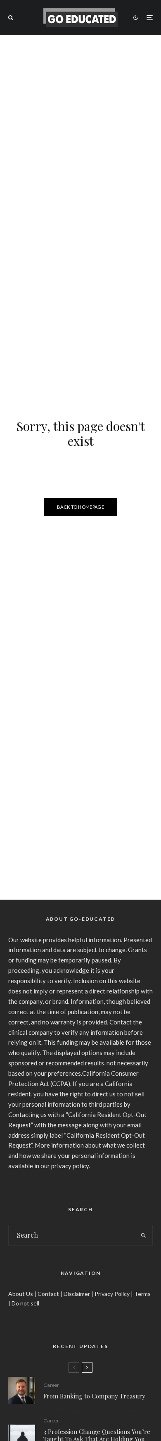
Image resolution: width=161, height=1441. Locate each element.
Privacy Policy (112, 1293)
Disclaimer (77, 1293)
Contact (48, 1293)
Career (51, 1385)
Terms (142, 1293)
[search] (143, 1235)
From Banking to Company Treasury (94, 1396)
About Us (20, 1293)
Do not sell (25, 1303)
